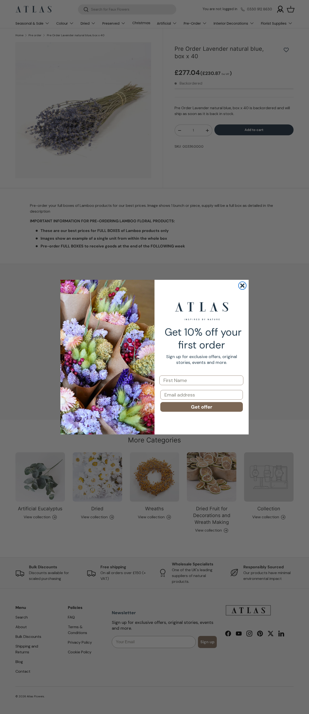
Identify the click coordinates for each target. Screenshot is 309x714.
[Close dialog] (242, 285)
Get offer (201, 407)
